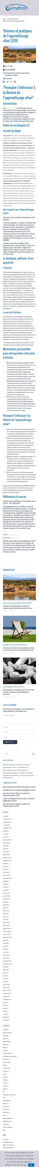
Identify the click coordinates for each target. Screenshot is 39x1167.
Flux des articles (8, 1142)
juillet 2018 (6, 970)
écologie (5, 1077)
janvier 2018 (6, 988)
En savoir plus (22, 1165)
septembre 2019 (7, 937)
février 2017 (6, 1017)
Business (5, 1047)
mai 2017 (5, 1008)
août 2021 (5, 902)
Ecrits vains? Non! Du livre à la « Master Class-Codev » (15, 770)
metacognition (6, 1101)
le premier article (11, 108)
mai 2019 (5, 946)
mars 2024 (5, 852)
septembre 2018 (7, 964)
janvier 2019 (6, 958)
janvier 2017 (6, 1020)
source (5, 531)
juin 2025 (5, 834)
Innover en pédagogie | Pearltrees (13, 798)
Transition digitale (7, 1127)
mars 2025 (5, 837)
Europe (4, 1083)
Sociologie (5, 1124)
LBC (4, 1098)
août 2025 (5, 831)
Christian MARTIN (10, 69)
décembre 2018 (6, 961)
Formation (15, 75)
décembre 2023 (7, 858)
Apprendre (5, 1039)
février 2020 (6, 923)
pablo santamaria (8, 787)
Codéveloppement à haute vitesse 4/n (13, 687)
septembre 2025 (7, 828)
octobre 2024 (6, 843)
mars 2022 (5, 890)
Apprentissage (6, 1042)
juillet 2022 (6, 881)
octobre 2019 (6, 934)
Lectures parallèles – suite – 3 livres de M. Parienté (15, 767)
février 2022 (6, 893)
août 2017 (5, 1002)
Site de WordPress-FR (8, 1148)
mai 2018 (5, 976)
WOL (4, 1130)
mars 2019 (5, 952)
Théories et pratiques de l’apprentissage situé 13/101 (16, 794)
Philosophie (6, 1112)
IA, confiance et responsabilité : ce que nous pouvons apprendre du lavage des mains (18, 777)
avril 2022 (5, 887)
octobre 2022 (6, 875)
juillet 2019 (6, 943)
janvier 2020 (6, 926)
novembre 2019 (7, 931)
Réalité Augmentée (7, 1118)
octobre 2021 (6, 899)
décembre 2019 (6, 928)
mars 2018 (5, 982)
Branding (5, 1044)
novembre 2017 (6, 993)
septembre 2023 (7, 861)
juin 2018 (5, 973)
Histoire (5, 1089)
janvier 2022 (6, 896)
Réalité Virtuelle (7, 1121)
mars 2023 (5, 869)
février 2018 (6, 985)
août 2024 (5, 846)
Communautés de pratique (12, 19)
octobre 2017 (6, 996)
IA (3, 1092)
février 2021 (6, 911)
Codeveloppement (7, 1053)
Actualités (5, 1030)
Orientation (6, 1107)
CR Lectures (5, 1059)
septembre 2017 (7, 999)
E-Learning (5, 1071)
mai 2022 (5, 884)
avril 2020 (5, 920)
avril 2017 (5, 1011)
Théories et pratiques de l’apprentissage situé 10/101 (17, 603)
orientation (6, 1109)
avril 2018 (5, 979)
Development (26, 73)
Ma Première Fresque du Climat (26, 787)
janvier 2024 (6, 855)
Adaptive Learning (7, 1033)
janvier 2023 (6, 872)
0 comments (8, 78)
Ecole (4, 1074)
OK (31, 1165)
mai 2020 (5, 917)
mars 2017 (5, 1014)
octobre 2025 (6, 825)
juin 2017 (5, 1005)
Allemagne (5, 1036)
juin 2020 (5, 914)
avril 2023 (5, 866)
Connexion (5, 1139)
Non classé (5, 1104)
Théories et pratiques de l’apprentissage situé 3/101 (16, 805)
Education (8, 75)
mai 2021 (5, 908)
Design (4, 1065)
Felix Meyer (6, 790)
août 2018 (5, 967)
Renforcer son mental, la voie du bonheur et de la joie (16, 765)
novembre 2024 (7, 840)
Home (4, 19)
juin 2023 (5, 863)
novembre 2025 (7, 822)
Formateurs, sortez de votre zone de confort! (15, 645)
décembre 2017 (6, 991)
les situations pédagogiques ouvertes (24, 790)
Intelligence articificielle (9, 1095)
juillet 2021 (6, 905)
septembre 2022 (7, 878)
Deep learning (6, 1062)
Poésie (4, 1115)
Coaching (5, 1050)
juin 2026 (5, 816)
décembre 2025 (7, 819)
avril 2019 (5, 949)
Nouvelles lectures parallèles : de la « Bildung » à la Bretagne (17, 773)
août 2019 (5, 940)
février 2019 (6, 955)
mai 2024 (5, 849)
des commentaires (8, 1145)
